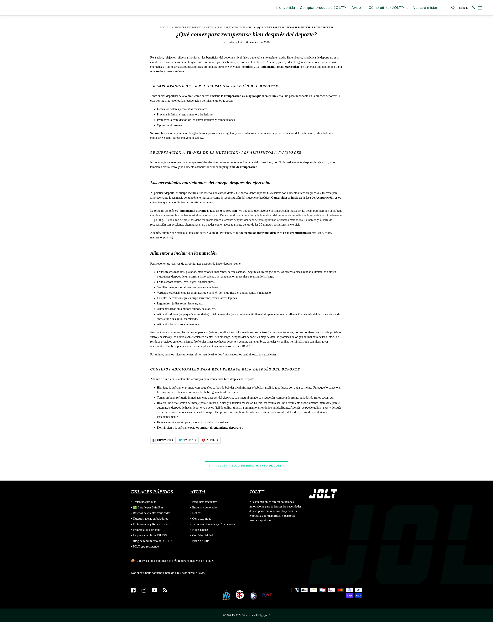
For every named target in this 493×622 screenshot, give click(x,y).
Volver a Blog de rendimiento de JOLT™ (249, 465)
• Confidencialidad (201, 535)
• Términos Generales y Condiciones (212, 524)
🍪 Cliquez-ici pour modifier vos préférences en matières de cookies (172, 560)
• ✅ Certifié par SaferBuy (147, 507)
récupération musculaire (235, 27)
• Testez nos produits (143, 501)
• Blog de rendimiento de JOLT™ (151, 541)
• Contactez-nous (200, 518)
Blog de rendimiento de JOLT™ (193, 27)
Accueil (165, 27)
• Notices (195, 513)
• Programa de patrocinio (146, 529)
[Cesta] (480, 7)
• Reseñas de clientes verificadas (150, 513)
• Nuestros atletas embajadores (149, 518)
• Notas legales (199, 529)
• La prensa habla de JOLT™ (149, 535)
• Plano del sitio (199, 541)
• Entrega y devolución (204, 507)
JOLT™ (236, 615)
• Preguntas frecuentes (203, 501)
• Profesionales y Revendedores (150, 524)
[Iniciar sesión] (473, 7)
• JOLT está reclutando (145, 546)
